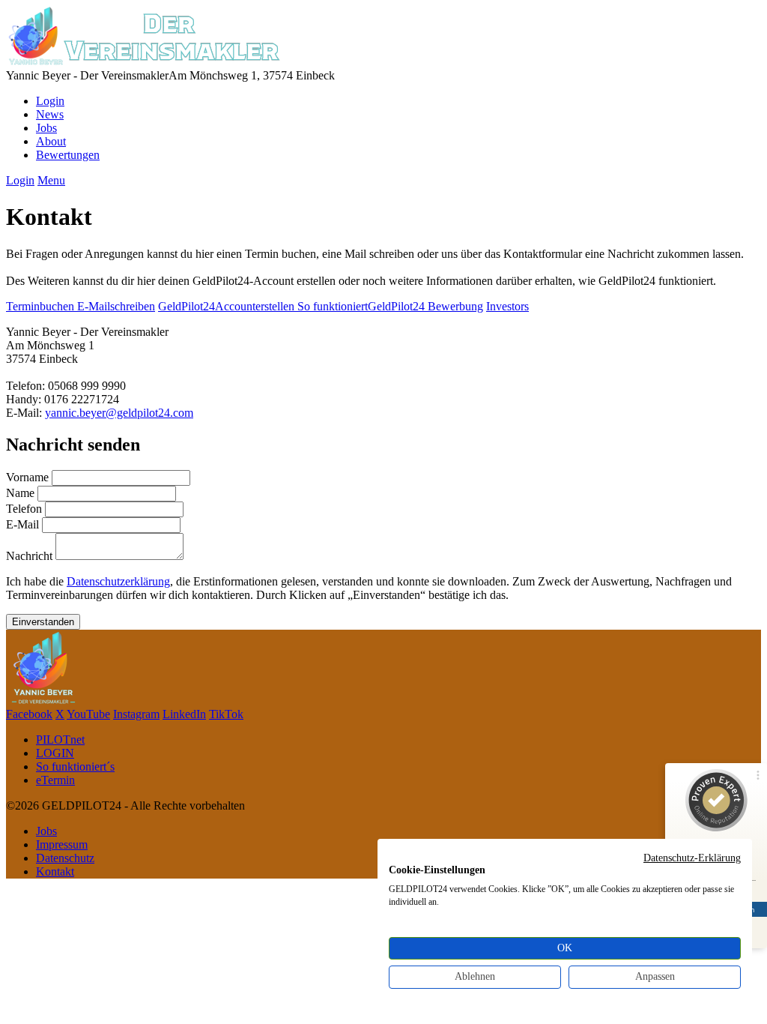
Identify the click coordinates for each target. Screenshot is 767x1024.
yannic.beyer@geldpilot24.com (119, 412)
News (50, 114)
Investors (507, 306)
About (51, 141)
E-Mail (22, 524)
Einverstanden (43, 621)
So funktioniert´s (75, 766)
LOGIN (55, 753)
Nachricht (29, 555)
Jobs (46, 127)
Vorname (27, 477)
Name (20, 493)
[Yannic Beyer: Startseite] (144, 61)
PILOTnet (60, 739)
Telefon (24, 508)
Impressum (62, 844)
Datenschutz (65, 858)
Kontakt (55, 871)
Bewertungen (68, 154)
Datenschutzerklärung (118, 581)
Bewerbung (455, 306)
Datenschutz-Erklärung (692, 858)
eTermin (55, 780)
